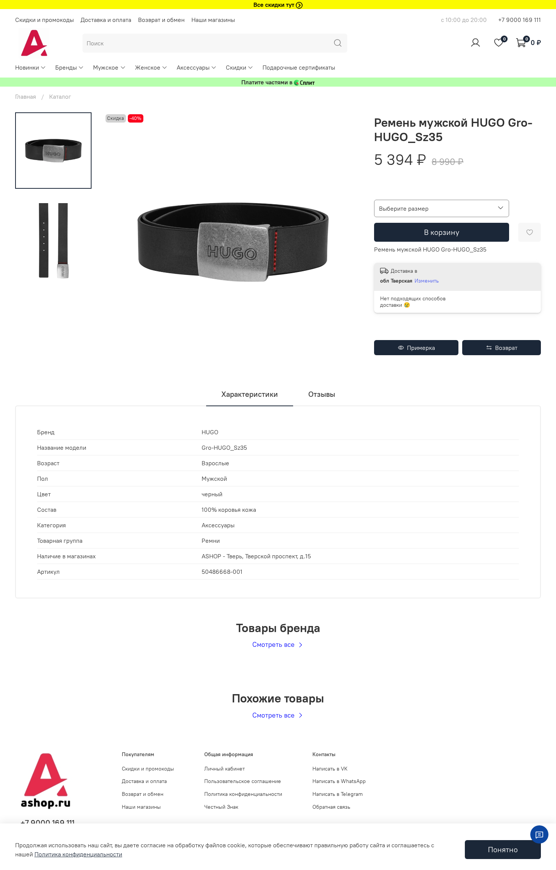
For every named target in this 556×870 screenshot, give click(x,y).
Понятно (503, 849)
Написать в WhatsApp (339, 781)
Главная (25, 96)
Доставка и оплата (106, 19)
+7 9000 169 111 (519, 19)
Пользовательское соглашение (242, 781)
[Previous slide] (119, 242)
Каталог (60, 96)
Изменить (427, 280)
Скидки (236, 67)
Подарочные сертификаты (298, 67)
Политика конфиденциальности (243, 794)
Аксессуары (193, 67)
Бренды (66, 67)
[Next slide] (347, 242)
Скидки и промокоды (44, 19)
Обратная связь (331, 806)
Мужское (105, 67)
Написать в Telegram (337, 794)
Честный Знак (221, 806)
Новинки (27, 67)
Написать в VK (330, 768)
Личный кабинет (224, 768)
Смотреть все (274, 644)
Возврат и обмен (161, 19)
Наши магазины (213, 19)
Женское (147, 67)
